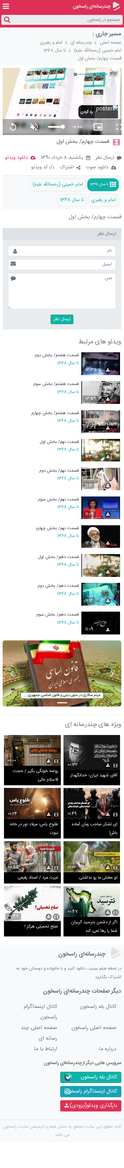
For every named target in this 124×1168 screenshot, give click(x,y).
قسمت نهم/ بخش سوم (58, 500)
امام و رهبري (103, 200)
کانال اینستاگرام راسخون (40, 1012)
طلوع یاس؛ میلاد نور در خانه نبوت (34, 829)
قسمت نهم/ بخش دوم (59, 471)
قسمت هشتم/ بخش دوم (57, 355)
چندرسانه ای (81, 42)
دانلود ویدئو (16, 158)
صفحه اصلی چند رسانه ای (39, 1033)
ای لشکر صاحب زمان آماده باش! (94, 829)
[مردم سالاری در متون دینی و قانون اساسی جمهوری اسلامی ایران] (62, 673)
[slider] (55, 127)
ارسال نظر (105, 158)
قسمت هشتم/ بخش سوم (56, 384)
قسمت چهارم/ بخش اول (99, 58)
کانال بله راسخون (98, 1006)
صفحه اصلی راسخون (93, 1027)
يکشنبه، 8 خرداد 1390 (62, 158)
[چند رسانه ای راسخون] (96, 6)
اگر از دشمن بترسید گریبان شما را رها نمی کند (94, 926)
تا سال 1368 (55, 50)
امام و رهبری (51, 42)
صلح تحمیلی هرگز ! (41, 926)
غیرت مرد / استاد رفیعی (38, 877)
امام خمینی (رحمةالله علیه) (97, 50)
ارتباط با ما (45, 1049)
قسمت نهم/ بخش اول (59, 442)
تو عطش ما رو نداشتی (98, 877)
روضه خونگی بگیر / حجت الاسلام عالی (35, 775)
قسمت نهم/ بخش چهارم (57, 528)
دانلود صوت (97, 167)
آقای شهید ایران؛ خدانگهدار (93, 775)
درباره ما (107, 1049)
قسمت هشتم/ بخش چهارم (55, 413)
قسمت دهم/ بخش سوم (57, 615)
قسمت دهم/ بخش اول (58, 557)
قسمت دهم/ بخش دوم (58, 586)
